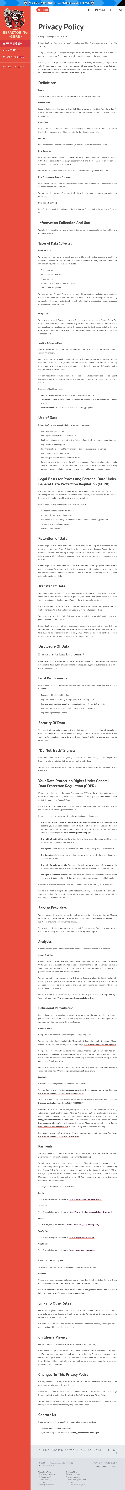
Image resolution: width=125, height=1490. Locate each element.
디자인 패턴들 (12, 50)
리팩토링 (45, 1450)
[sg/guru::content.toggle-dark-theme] (89, 10)
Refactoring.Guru (56, 1463)
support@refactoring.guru (80, 832)
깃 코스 (83, 1450)
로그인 (8, 66)
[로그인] (120, 10)
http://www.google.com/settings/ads (100, 1044)
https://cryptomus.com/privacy (83, 1250)
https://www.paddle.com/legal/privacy (85, 1199)
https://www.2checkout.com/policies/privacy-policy (91, 1212)
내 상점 (44, 10)
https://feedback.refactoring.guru (85, 1432)
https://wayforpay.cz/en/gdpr (81, 1237)
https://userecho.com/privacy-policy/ (69, 1293)
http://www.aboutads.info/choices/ (53, 1119)
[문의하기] (112, 10)
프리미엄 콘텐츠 (13, 43)
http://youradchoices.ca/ (49, 1123)
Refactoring (14, 56)
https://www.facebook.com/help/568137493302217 (60, 1103)
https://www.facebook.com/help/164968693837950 (60, 1093)
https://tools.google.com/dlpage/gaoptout (56, 1054)
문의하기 (21, 66)
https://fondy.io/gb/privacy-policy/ (84, 1224)
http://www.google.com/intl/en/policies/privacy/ (74, 998)
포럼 (90, 1450)
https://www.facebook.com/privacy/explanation (58, 1136)
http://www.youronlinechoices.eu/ (53, 1126)
